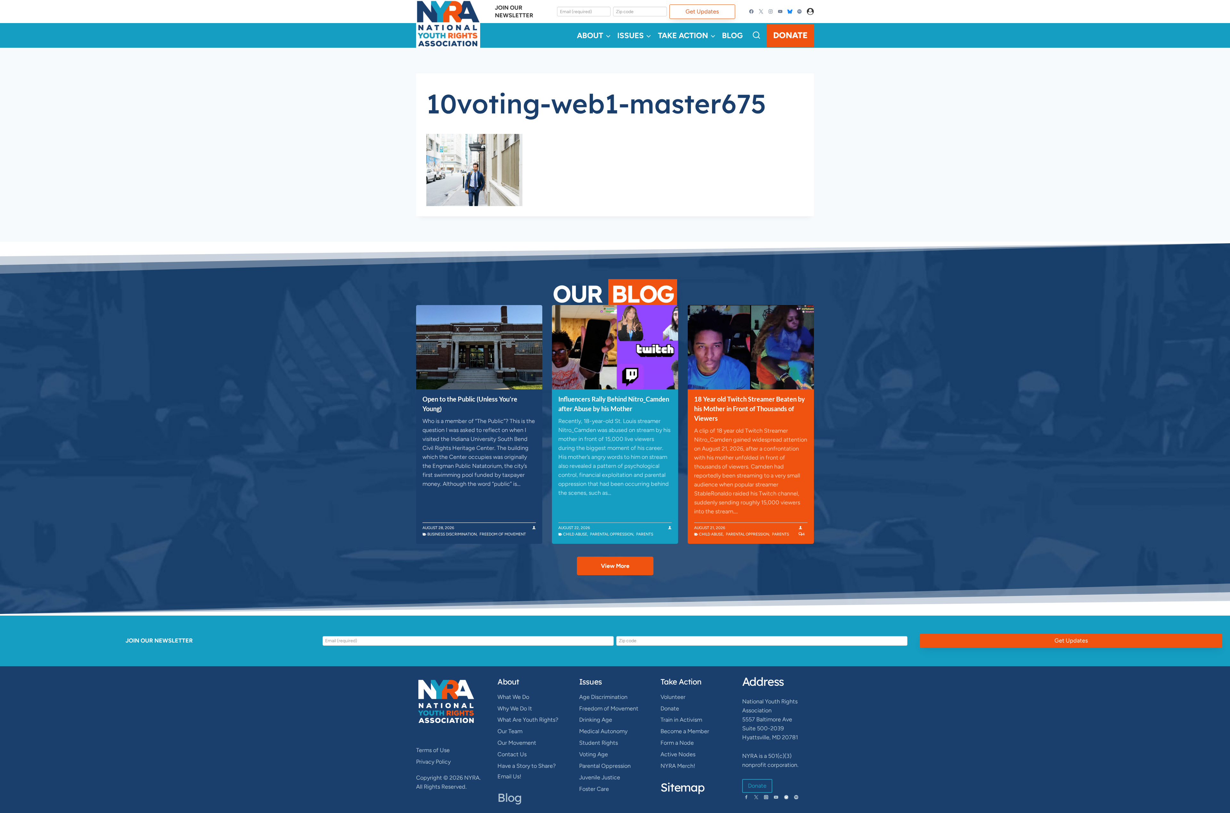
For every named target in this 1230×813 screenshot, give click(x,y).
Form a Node (677, 742)
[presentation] (479, 347)
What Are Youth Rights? (527, 719)
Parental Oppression (611, 534)
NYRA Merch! (677, 765)
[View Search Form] (756, 35)
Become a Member (684, 731)
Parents (644, 534)
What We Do (513, 697)
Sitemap (682, 787)
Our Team (509, 731)
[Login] (810, 12)
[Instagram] (771, 11)
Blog (732, 35)
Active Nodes (677, 754)
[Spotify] (799, 11)
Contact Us (512, 754)
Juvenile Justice (599, 777)
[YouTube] (780, 11)
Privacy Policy (433, 761)
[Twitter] (761, 11)
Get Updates (702, 11)
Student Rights (598, 742)
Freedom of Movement (503, 534)
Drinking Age (595, 719)
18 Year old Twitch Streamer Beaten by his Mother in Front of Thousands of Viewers (749, 408)
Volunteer (672, 697)
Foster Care (594, 788)
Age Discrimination (603, 697)
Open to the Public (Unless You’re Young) (469, 403)
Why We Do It (514, 708)
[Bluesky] (789, 11)
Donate (790, 35)
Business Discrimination (452, 534)
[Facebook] (751, 11)
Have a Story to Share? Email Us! (526, 771)
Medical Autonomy (603, 731)
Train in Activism (681, 719)
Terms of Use (433, 750)
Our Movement (516, 742)
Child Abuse (575, 534)
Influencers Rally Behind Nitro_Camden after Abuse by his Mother (613, 403)
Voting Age (593, 754)
